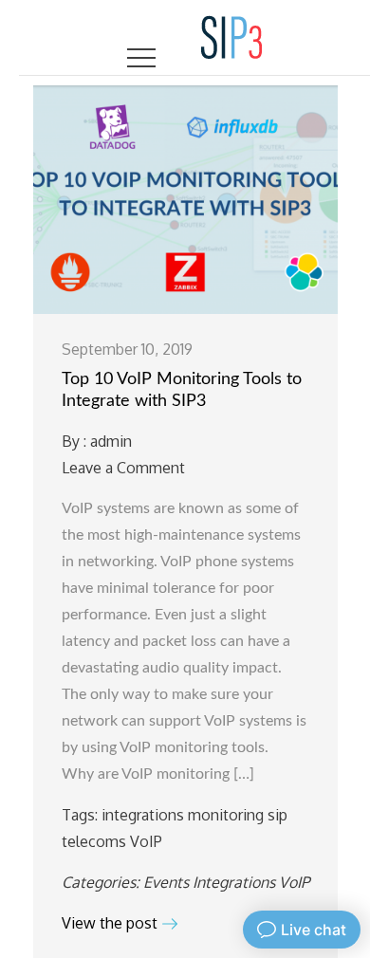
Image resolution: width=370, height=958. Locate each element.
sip (277, 814)
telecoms (94, 841)
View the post (109, 922)
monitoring (226, 814)
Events (166, 882)
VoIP (146, 841)
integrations (143, 814)
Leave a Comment (123, 467)
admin (111, 441)
